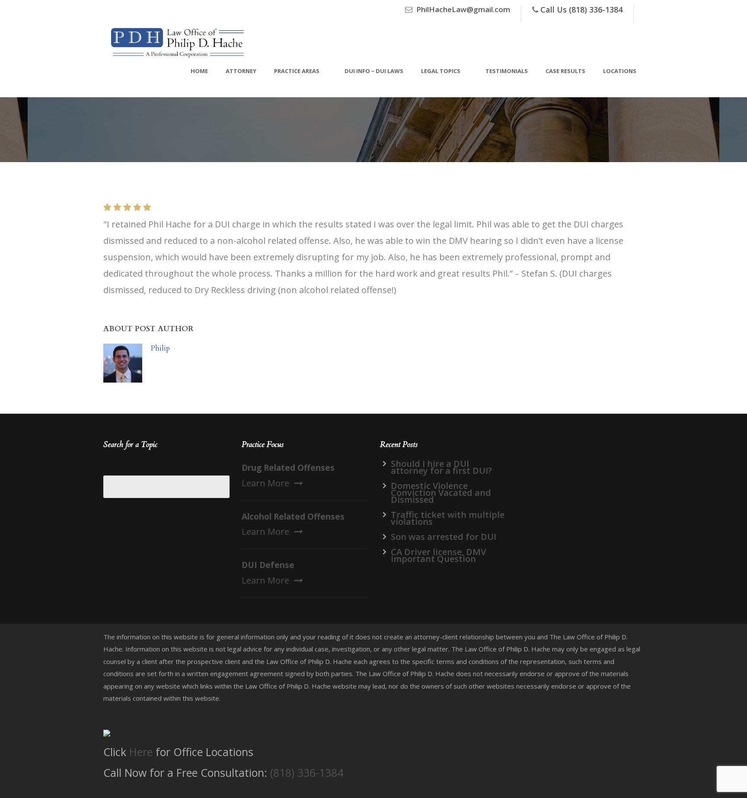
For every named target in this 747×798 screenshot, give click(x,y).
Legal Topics (440, 71)
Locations (619, 71)
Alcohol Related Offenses (293, 516)
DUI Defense (268, 565)
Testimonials (506, 71)
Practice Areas (296, 71)
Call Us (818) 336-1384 (581, 9)
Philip (160, 348)
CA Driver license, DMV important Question (438, 555)
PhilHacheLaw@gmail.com (463, 9)
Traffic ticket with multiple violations (447, 518)
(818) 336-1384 (306, 772)
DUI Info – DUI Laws (374, 71)
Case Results (565, 71)
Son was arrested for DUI (443, 537)
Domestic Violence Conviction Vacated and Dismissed (441, 492)
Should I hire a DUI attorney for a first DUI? (441, 467)
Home (199, 71)
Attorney (241, 71)
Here (141, 751)
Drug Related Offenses (288, 467)
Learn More (265, 483)
